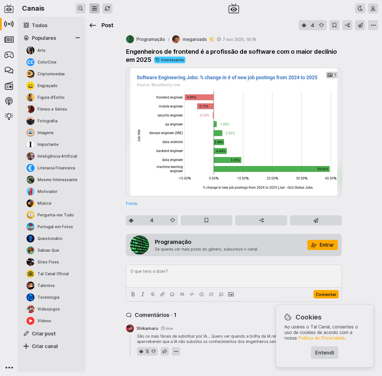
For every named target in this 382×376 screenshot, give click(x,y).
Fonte (131, 203)
